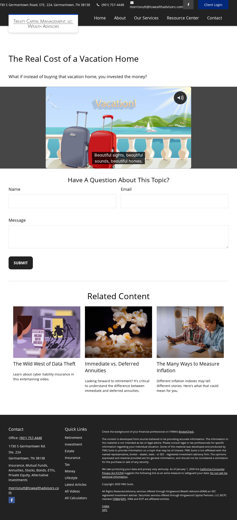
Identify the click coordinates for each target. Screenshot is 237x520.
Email (126, 189)
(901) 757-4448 (113, 5)
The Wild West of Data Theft (44, 363)
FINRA (116, 499)
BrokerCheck (186, 431)
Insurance (72, 457)
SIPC (123, 499)
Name (14, 189)
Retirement (73, 437)
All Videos (72, 491)
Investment (73, 444)
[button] (100, 17)
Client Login (213, 5)
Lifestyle (71, 478)
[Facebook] (188, 4)
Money (70, 471)
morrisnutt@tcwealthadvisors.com (156, 7)
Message (17, 220)
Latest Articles (76, 484)
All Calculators (76, 498)
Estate (69, 451)
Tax (67, 464)
